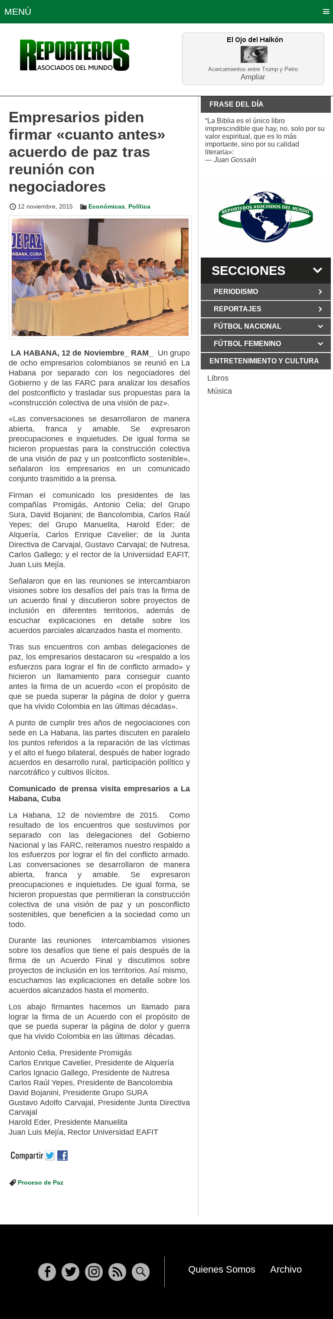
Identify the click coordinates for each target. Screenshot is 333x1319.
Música (219, 391)
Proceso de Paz (40, 1182)
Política (139, 206)
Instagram (94, 1272)
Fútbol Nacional (247, 326)
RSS (117, 1272)
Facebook (47, 1272)
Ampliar (253, 76)
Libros (218, 378)
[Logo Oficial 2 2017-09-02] (266, 217)
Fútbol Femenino (247, 343)
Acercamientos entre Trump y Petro (253, 69)
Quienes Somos (221, 1269)
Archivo (286, 1269)
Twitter (70, 1272)
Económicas (106, 206)
